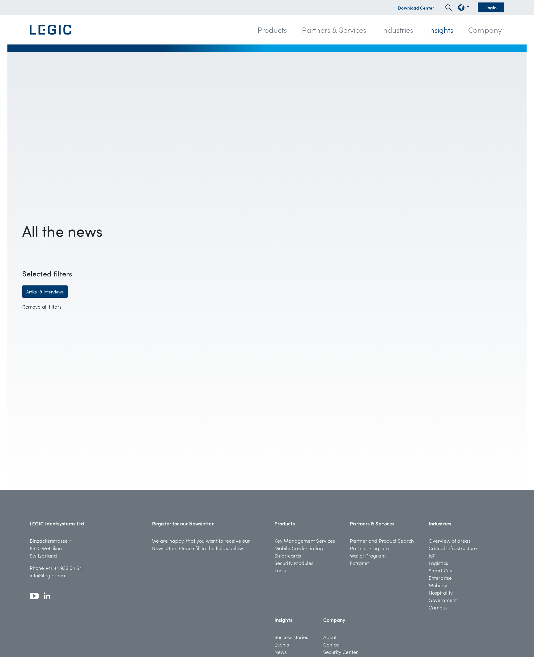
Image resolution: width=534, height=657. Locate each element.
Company (334, 619)
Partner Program (369, 548)
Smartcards (287, 555)
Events (281, 644)
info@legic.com (47, 575)
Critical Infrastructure (453, 548)
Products (284, 523)
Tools (280, 570)
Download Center (416, 8)
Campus (438, 607)
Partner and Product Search (382, 540)
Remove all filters (41, 306)
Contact (332, 644)
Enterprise (440, 577)
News (280, 651)
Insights (283, 619)
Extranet (359, 562)
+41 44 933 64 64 (63, 567)
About (330, 637)
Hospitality (441, 592)
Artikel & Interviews (45, 291)
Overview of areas (450, 540)
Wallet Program (367, 555)
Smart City (440, 570)
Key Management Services (304, 540)
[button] (272, 30)
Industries (440, 523)
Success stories (291, 637)
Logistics (438, 562)
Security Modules (294, 562)
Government (443, 599)
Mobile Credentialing (298, 548)
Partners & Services (372, 523)
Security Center (340, 651)
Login (491, 7)
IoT (432, 555)
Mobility (438, 585)
